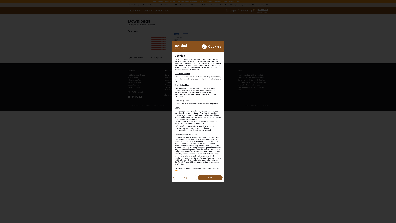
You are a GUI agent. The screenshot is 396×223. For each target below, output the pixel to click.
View (176, 170)
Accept (210, 178)
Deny (185, 178)
